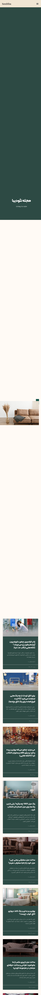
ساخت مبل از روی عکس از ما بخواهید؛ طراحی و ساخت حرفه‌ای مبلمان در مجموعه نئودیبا (21, 965)
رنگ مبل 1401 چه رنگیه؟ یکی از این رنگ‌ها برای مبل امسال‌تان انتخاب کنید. (20, 806)
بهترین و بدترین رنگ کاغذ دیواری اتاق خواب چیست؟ (21, 913)
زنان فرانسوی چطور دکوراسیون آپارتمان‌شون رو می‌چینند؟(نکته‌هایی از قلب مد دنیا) (22, 644)
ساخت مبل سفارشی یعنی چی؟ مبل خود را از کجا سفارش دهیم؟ (21, 861)
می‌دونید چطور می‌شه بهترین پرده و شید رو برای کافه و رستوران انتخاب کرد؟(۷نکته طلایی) (20, 752)
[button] (37, 3)
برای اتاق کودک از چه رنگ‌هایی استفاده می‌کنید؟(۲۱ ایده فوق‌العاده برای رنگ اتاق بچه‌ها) (22, 698)
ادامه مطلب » (31, 662)
